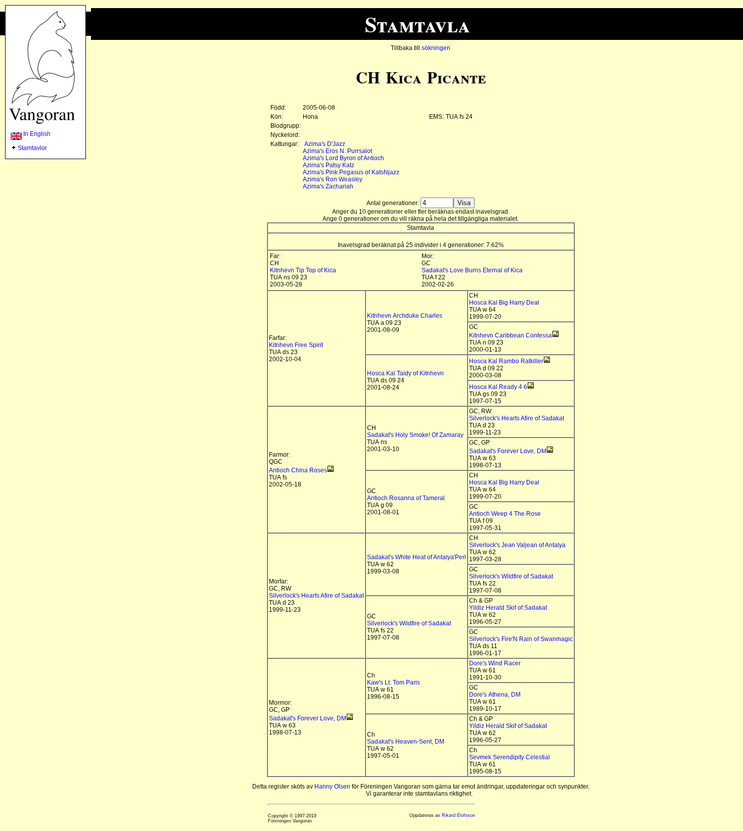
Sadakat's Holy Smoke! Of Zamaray (415, 434)
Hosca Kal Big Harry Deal (504, 302)
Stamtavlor (32, 148)
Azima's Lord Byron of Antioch (343, 158)
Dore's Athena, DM (495, 694)
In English (36, 133)
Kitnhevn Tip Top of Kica (303, 270)
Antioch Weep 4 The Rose (505, 513)
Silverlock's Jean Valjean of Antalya (517, 545)
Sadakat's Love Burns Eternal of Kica (472, 270)
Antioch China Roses (298, 470)
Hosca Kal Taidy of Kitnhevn (405, 373)
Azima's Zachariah (328, 186)
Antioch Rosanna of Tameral (406, 498)
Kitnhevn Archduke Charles (404, 315)
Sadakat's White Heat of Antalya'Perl (416, 557)
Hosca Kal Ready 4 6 (498, 386)
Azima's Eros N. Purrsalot (337, 151)
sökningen (436, 48)
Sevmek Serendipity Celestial (509, 757)
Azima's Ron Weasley (332, 179)
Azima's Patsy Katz (328, 165)
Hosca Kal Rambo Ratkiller (506, 361)
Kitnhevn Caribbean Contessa (510, 335)
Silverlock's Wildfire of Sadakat (511, 576)
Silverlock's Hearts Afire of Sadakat (516, 418)
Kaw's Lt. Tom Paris (393, 682)
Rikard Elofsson (458, 815)
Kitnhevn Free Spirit (296, 345)
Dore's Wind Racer (495, 663)
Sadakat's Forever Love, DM (507, 451)
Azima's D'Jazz (324, 144)
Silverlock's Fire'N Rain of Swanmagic (521, 639)
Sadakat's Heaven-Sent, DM (405, 741)
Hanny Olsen (332, 786)
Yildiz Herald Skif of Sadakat (508, 607)
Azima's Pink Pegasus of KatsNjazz (351, 172)
